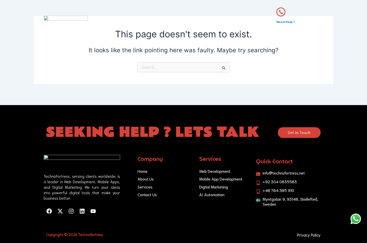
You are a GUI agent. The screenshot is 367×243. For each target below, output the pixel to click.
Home (127, 25)
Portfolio (205, 25)
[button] (178, 25)
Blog (226, 25)
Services (175, 25)
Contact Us (249, 25)
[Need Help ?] (280, 11)
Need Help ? (285, 21)
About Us (150, 25)
